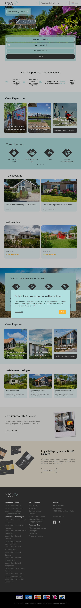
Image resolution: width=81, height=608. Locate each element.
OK (62, 312)
